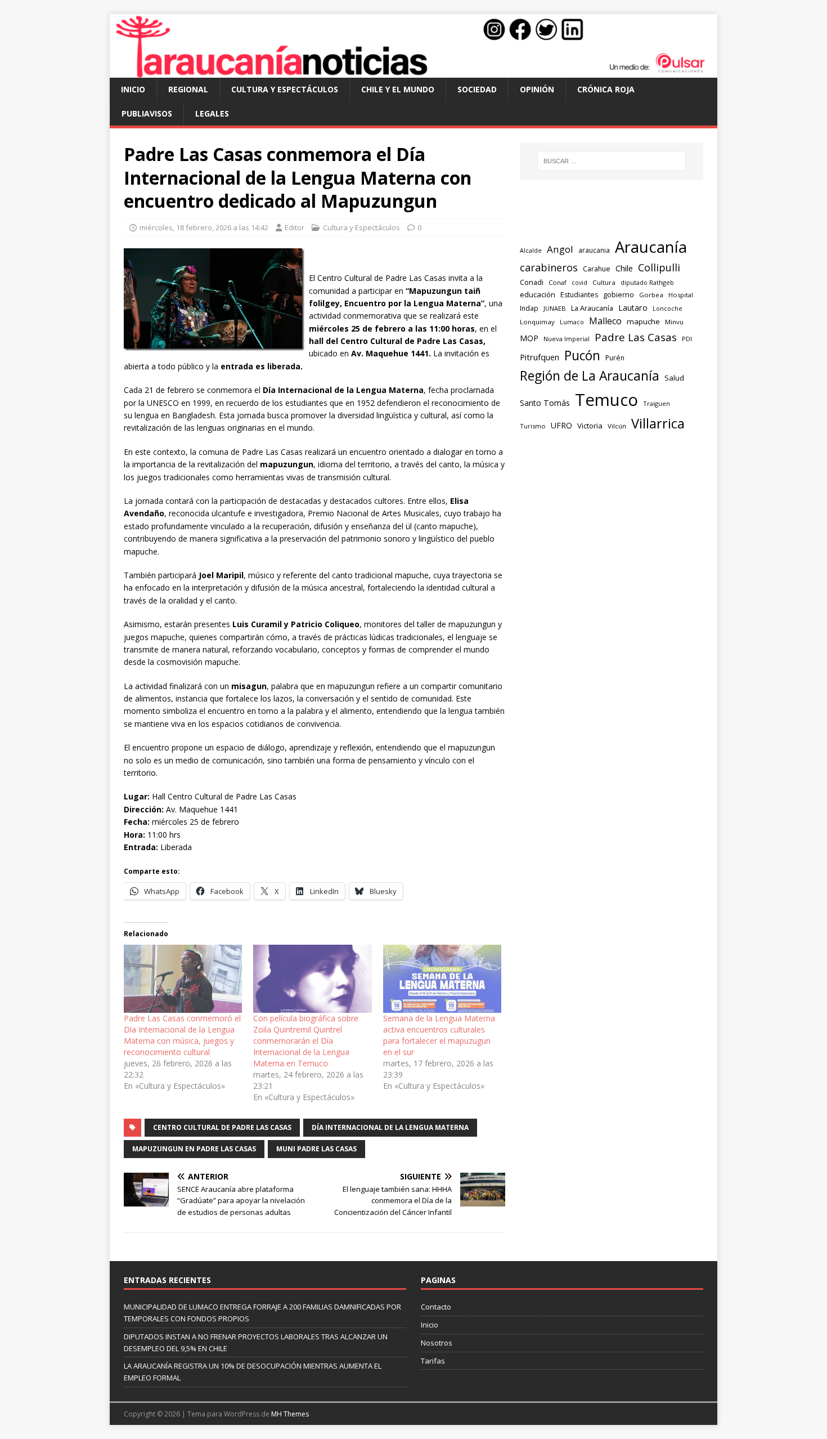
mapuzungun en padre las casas (194, 1149)
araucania (594, 250)
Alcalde (531, 250)
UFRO (561, 425)
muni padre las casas (316, 1149)
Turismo (533, 426)
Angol (560, 249)
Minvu (674, 322)
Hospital (680, 295)
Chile (624, 268)
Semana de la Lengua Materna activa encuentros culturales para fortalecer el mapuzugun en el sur (439, 1035)
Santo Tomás (545, 402)
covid (579, 283)
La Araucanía (592, 308)
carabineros (549, 267)
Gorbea (651, 295)
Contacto (436, 1307)
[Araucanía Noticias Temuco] (413, 71)
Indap (529, 308)
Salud (674, 378)
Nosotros (436, 1343)
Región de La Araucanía (589, 376)
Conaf (558, 282)
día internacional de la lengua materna (390, 1127)
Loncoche (667, 308)
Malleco (605, 321)
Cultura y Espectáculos (284, 89)
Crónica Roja (606, 89)
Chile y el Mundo (397, 89)
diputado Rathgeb (647, 282)
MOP (529, 338)
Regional (188, 89)
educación (537, 294)
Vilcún (617, 426)
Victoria (590, 426)
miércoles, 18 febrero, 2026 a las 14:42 (204, 227)
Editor (294, 227)
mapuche (643, 321)
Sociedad (477, 89)
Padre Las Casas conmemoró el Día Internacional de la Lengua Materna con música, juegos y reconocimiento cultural (182, 1035)
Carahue (596, 269)
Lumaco (572, 322)
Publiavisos (147, 113)
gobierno (618, 294)
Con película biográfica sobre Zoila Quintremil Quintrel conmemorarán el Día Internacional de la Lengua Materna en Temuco (305, 1041)
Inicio (133, 89)
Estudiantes (579, 295)
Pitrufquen (539, 357)
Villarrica (658, 423)
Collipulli (659, 267)
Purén (614, 358)
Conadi (531, 282)
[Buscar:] (611, 161)
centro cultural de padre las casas (222, 1127)
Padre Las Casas (636, 337)
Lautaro (633, 307)
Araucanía (651, 246)
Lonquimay (537, 322)
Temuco (606, 399)
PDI (687, 338)
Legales (212, 113)
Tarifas (433, 1361)
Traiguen (656, 403)
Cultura (603, 282)
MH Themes (290, 1414)
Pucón (582, 355)
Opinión (537, 89)
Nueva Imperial (566, 338)
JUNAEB (554, 308)
